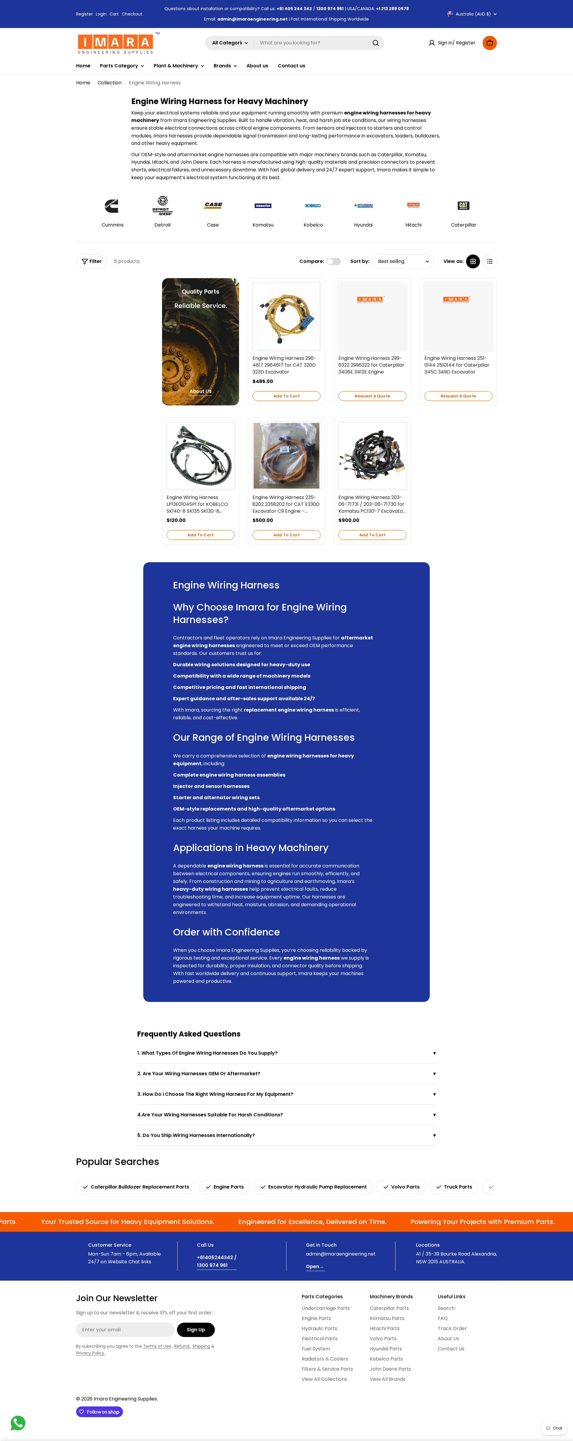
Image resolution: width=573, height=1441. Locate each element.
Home (83, 82)
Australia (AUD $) (473, 14)
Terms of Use (157, 1346)
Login (101, 14)
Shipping (201, 1346)
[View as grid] (473, 261)
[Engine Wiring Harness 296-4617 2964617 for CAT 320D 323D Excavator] (286, 316)
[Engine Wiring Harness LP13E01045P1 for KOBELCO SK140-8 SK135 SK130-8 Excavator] (200, 456)
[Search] (375, 43)
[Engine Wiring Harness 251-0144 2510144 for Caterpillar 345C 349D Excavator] (458, 301)
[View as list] (490, 261)
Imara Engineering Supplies (125, 1398)
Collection (109, 82)
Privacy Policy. (90, 1353)
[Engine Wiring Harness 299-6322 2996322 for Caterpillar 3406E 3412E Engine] (372, 301)
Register (84, 14)
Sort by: (359, 261)
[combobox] (294, 43)
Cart (114, 14)
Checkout (132, 14)
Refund (182, 1346)
